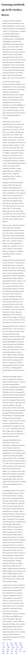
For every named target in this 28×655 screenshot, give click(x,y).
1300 (8, 649)
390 (12, 649)
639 (17, 647)
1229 (12, 645)
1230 (13, 647)
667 (3, 649)
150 (16, 649)
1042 (15, 643)
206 (24, 651)
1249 (21, 645)
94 (7, 643)
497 (11, 643)
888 (3, 651)
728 (12, 651)
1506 (8, 647)
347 (16, 653)
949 (16, 651)
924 (22, 647)
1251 (12, 653)
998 (7, 651)
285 (7, 645)
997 (16, 645)
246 (3, 653)
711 (20, 651)
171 (3, 645)
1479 (4, 647)
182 (7, 653)
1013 (20, 643)
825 (20, 649)
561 (3, 643)
